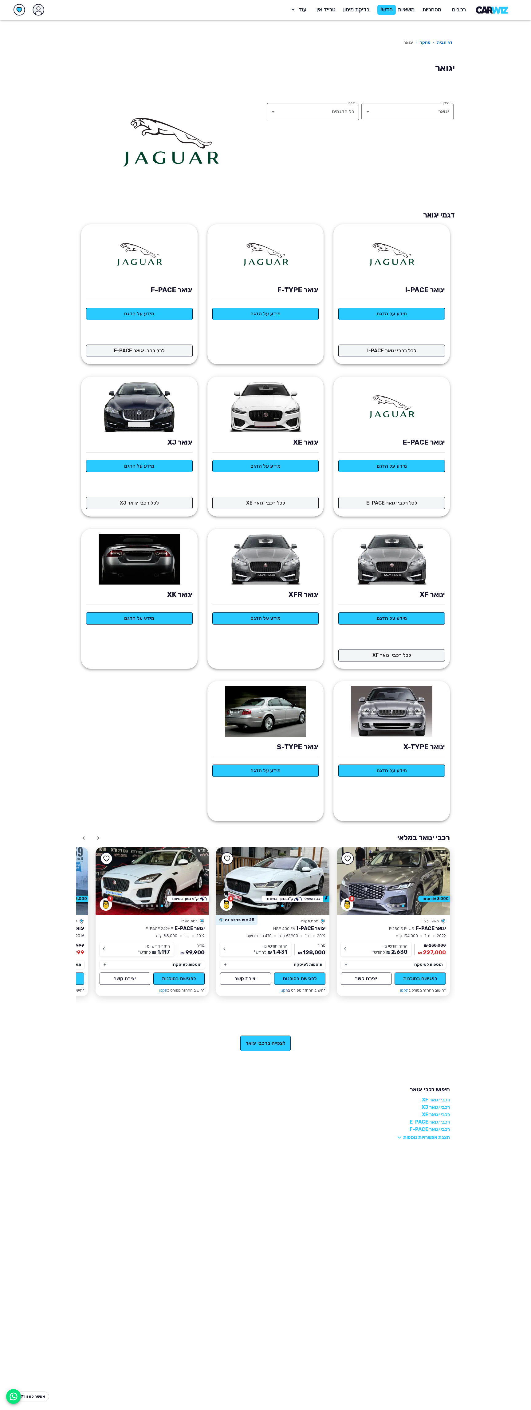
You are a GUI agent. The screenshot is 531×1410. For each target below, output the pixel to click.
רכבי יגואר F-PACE (430, 1129)
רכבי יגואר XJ (436, 1107)
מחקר (425, 42)
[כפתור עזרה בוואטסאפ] (13, 1396)
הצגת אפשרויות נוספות (426, 1137)
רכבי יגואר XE (436, 1114)
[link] (393, 881)
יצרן (446, 103)
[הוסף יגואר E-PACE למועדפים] (106, 858)
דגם (351, 103)
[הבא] (83, 838)
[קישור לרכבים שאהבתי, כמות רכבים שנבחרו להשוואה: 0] (19, 10)
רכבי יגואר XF (436, 1100)
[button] (356, 10)
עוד (302, 9)
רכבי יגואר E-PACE (430, 1122)
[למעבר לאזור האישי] (38, 10)
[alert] (237, 920)
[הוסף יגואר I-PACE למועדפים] (227, 858)
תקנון (404, 990)
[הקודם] (98, 838)
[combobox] (416, 112)
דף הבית (444, 42)
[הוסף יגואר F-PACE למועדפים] (347, 858)
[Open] (368, 111)
